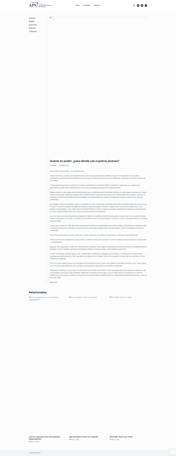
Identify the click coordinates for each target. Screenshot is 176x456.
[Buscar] (134, 5)
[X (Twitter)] (138, 5)
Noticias (32, 18)
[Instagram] (142, 5)
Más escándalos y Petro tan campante (83, 437)
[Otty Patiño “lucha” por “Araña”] (128, 365)
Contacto (97, 5)
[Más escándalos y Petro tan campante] (88, 365)
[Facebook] (146, 5)
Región (32, 21)
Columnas (53, 165)
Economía (33, 25)
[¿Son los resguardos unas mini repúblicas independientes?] (47, 365)
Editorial (32, 28)
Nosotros (86, 5)
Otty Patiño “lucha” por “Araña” (121, 437)
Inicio (77, 5)
